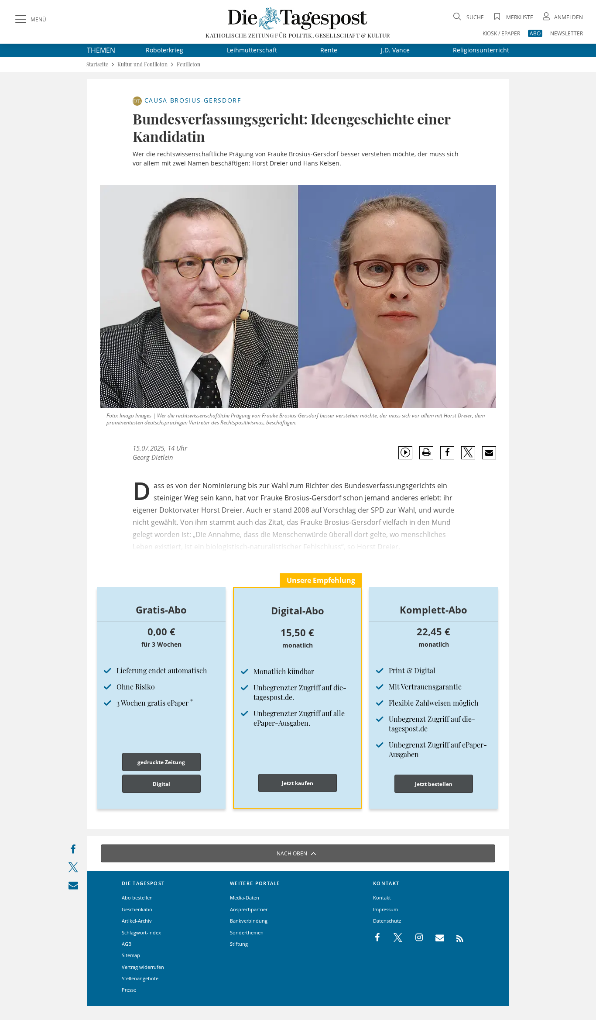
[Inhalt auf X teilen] (73, 869)
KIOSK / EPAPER (501, 33)
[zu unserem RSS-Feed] (455, 938)
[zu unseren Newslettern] (435, 938)
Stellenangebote (140, 978)
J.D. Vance (395, 50)
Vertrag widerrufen (143, 967)
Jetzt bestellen (433, 784)
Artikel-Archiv (137, 920)
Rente (328, 50)
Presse (129, 989)
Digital (161, 784)
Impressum (385, 909)
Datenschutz (387, 920)
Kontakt (382, 897)
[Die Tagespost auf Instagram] (414, 938)
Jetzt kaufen (297, 783)
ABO (535, 33)
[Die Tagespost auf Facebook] (378, 938)
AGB (126, 944)
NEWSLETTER (566, 33)
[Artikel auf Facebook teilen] (447, 453)
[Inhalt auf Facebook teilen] (73, 851)
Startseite (97, 64)
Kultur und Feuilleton (142, 64)
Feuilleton (188, 64)
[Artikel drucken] (426, 453)
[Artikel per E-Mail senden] (488, 453)
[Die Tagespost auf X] (393, 938)
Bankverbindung (248, 920)
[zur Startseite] (298, 18)
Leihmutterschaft (252, 50)
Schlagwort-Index (141, 932)
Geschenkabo (137, 909)
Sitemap (131, 955)
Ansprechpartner (248, 909)
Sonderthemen (247, 932)
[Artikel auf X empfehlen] (468, 453)
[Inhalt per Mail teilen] (73, 887)
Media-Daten (244, 897)
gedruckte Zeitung (161, 762)
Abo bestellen (137, 897)
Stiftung (239, 944)
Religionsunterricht (481, 50)
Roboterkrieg (164, 50)
